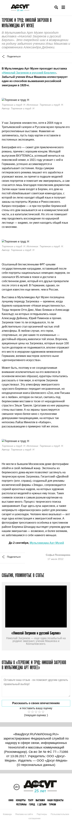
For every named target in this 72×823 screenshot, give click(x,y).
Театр (30, 800)
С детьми (41, 804)
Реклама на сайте (24, 814)
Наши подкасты (55, 800)
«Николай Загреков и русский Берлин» (29, 72)
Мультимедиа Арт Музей (47, 542)
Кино (11, 800)
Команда (7, 814)
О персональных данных (36, 765)
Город (32, 804)
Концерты (21, 800)
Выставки (40, 800)
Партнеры (42, 814)
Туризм (52, 804)
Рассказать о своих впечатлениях (36, 703)
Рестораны (21, 804)
